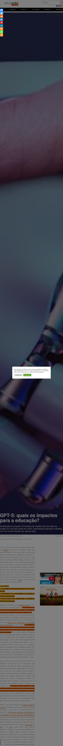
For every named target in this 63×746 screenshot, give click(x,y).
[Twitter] (1, 13)
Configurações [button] (18, 375)
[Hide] (0, 38)
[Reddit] (1, 16)
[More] (1, 34)
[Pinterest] (1, 22)
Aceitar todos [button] (27, 375)
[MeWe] (1, 25)
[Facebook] (1, 10)
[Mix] (1, 28)
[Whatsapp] (1, 31)
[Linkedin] (1, 19)
